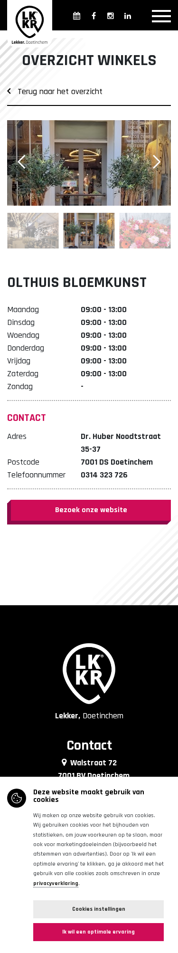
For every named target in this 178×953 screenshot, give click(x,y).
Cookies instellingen (98, 909)
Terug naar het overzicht (56, 91)
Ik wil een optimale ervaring (98, 931)
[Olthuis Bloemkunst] (89, 163)
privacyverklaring (55, 883)
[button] (156, 162)
